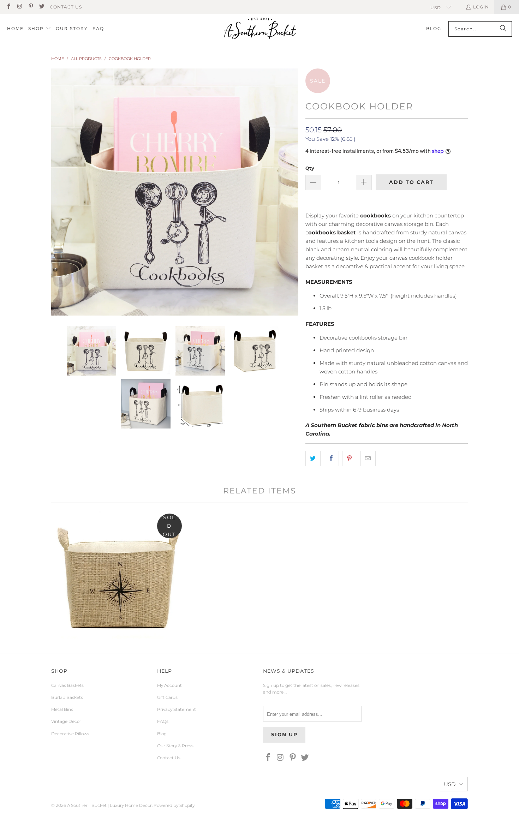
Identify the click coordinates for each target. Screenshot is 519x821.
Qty (309, 168)
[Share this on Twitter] (313, 458)
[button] (39, 28)
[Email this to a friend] (368, 458)
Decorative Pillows (70, 733)
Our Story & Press (175, 745)
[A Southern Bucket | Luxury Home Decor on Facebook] (8, 7)
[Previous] (56, 192)
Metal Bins (62, 709)
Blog (162, 733)
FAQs (162, 721)
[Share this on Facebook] (331, 458)
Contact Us (66, 7)
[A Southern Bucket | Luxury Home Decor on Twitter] (41, 7)
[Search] (503, 29)
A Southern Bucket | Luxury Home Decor (109, 805)
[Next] (293, 192)
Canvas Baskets (67, 685)
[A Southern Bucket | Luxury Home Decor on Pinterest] (31, 7)
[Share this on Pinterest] (349, 458)
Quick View (118, 604)
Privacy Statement (176, 709)
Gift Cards (167, 697)
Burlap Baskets (67, 697)
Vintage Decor (66, 721)
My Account (169, 685)
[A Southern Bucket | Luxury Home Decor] (260, 29)
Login (481, 7)
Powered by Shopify (174, 805)
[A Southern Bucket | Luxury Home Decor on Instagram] (19, 7)
